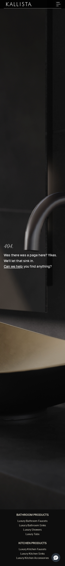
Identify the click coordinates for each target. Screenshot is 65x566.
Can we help (13, 266)
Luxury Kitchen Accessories (32, 558)
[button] (55, 557)
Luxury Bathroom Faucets (32, 521)
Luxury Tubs (33, 534)
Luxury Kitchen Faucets (32, 549)
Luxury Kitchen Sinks (32, 554)
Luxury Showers (32, 530)
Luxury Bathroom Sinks (32, 525)
